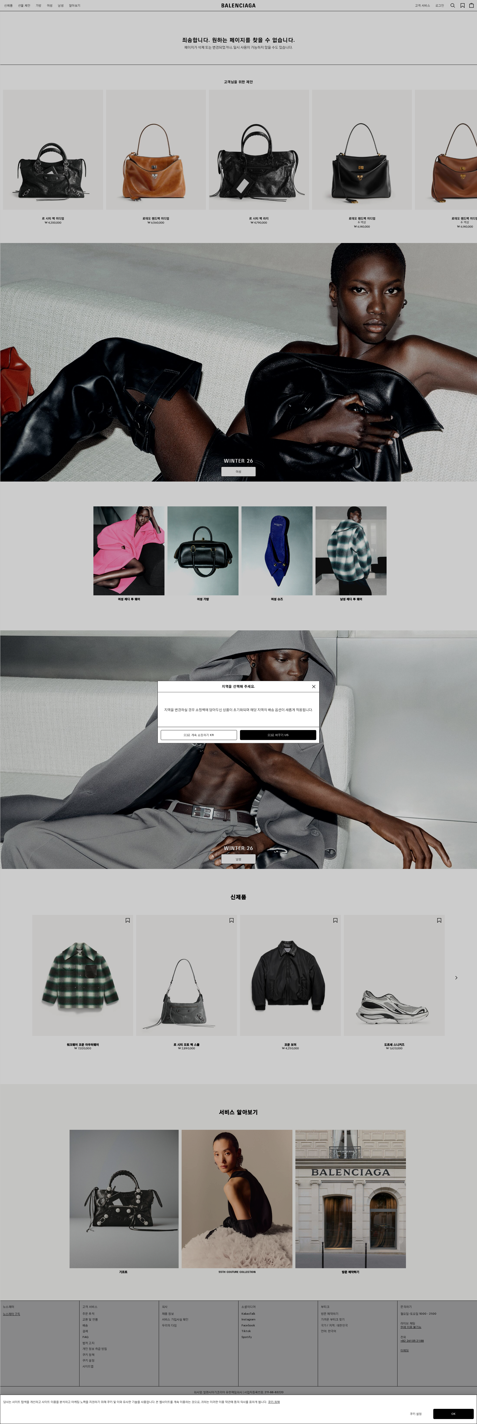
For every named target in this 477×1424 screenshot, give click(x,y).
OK (453, 1414)
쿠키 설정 (416, 1414)
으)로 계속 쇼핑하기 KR (199, 735)
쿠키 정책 (274, 1402)
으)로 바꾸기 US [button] (278, 735)
